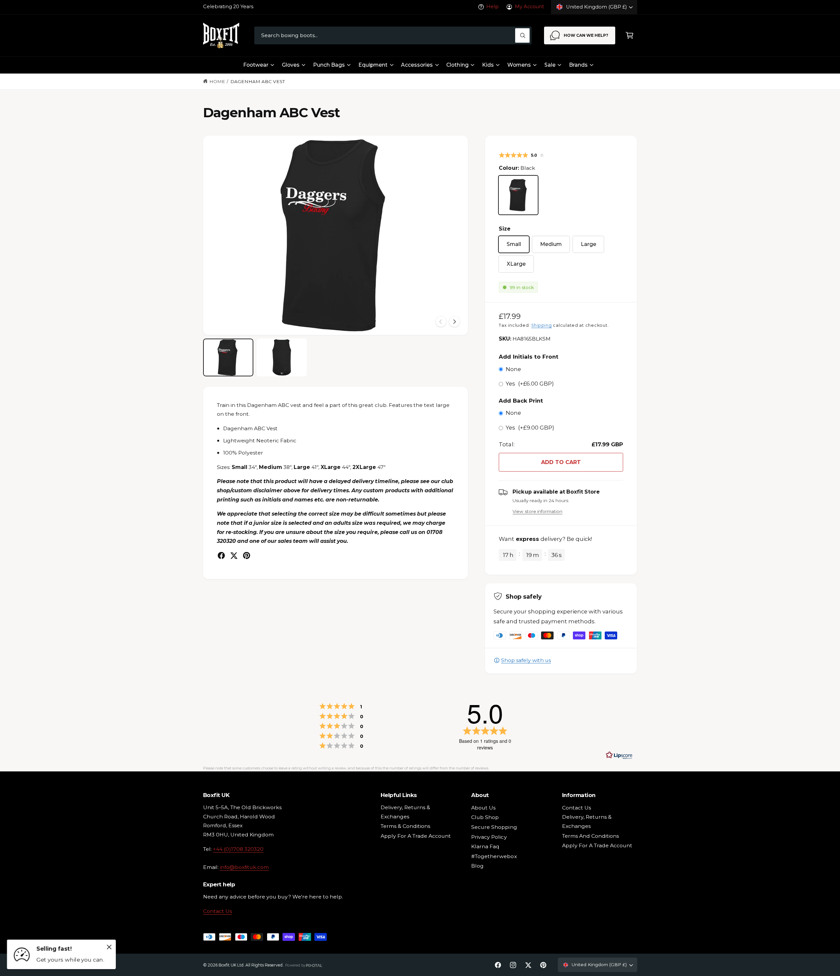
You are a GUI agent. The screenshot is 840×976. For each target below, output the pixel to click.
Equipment (373, 65)
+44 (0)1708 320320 (238, 849)
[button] (629, 36)
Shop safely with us (526, 660)
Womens (519, 65)
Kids (488, 65)
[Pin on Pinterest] (246, 555)
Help (492, 7)
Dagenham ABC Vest (257, 81)
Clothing (457, 65)
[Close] (109, 947)
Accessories (417, 65)
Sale (550, 65)
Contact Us (217, 911)
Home (217, 81)
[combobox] (393, 36)
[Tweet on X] (233, 555)
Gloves (291, 65)
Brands (578, 65)
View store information (537, 511)
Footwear (255, 65)
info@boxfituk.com (244, 867)
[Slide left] (441, 321)
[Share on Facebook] (221, 555)
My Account (529, 7)
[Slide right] (454, 321)
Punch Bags (329, 65)
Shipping (541, 325)
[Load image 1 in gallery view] (228, 357)
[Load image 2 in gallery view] (282, 357)
